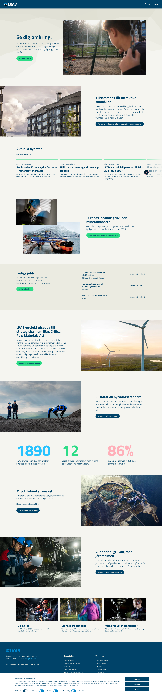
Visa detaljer (82, 691)
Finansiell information (70, 669)
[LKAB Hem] (10, 4)
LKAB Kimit (98, 666)
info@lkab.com (30, 658)
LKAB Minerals (99, 672)
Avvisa (137, 689)
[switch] (41, 690)
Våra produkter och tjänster (72, 663)
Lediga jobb (67, 666)
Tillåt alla (137, 679)
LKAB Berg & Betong (101, 660)
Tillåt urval (137, 684)
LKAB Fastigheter (100, 663)
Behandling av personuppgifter (73, 672)
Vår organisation (69, 660)
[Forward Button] (146, 172)
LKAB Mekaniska (100, 669)
